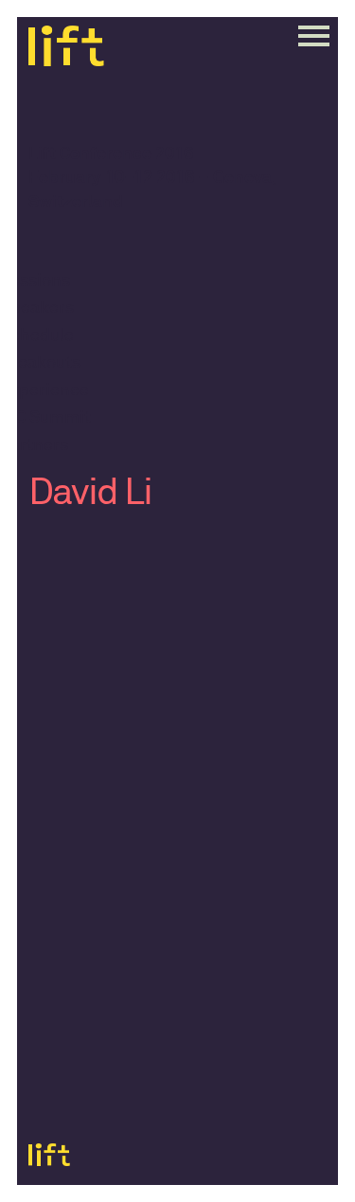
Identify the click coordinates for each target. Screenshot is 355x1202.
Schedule (37, 335)
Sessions (35, 280)
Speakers (37, 308)
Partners (34, 445)
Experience (44, 390)
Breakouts (40, 363)
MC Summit (45, 418)
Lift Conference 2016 (110, 155)
